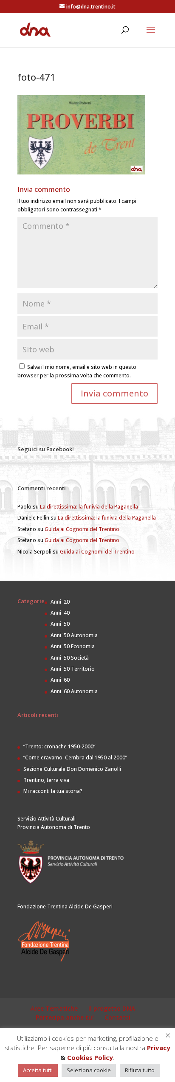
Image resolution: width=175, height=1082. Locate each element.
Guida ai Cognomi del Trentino (82, 529)
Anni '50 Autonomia (74, 635)
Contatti (117, 1017)
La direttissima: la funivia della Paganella (89, 506)
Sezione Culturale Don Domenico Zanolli (72, 769)
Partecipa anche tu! (65, 1017)
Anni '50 (60, 623)
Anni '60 (60, 679)
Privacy (158, 1047)
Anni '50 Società (70, 657)
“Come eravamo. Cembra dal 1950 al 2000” (75, 757)
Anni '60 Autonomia (74, 691)
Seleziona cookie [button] (89, 1070)
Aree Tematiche (54, 1008)
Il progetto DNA (111, 1008)
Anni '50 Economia (73, 646)
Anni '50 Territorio (73, 668)
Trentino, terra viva (46, 780)
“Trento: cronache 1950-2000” (59, 746)
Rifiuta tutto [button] (140, 1070)
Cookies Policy (90, 1057)
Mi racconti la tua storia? (52, 791)
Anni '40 (60, 612)
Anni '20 (60, 601)
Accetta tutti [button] (38, 1070)
